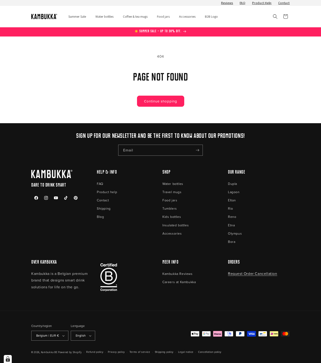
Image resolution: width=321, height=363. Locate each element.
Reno (232, 216)
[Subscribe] (197, 150)
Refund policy (94, 352)
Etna (231, 225)
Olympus (235, 233)
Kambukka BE (49, 352)
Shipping (104, 208)
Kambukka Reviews (177, 273)
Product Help (262, 3)
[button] (275, 16)
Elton (232, 200)
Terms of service (139, 352)
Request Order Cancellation (252, 273)
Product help (107, 192)
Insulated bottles (175, 225)
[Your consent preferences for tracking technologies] (8, 359)
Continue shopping (160, 101)
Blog (100, 216)
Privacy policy (116, 352)
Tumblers (169, 208)
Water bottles (172, 183)
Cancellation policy (209, 352)
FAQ (243, 3)
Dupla (232, 183)
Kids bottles (171, 216)
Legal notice (185, 352)
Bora (231, 241)
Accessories (172, 233)
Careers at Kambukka (179, 282)
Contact (284, 3)
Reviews (227, 3)
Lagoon (234, 192)
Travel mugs (172, 192)
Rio (230, 208)
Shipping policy (164, 352)
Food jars (169, 200)
